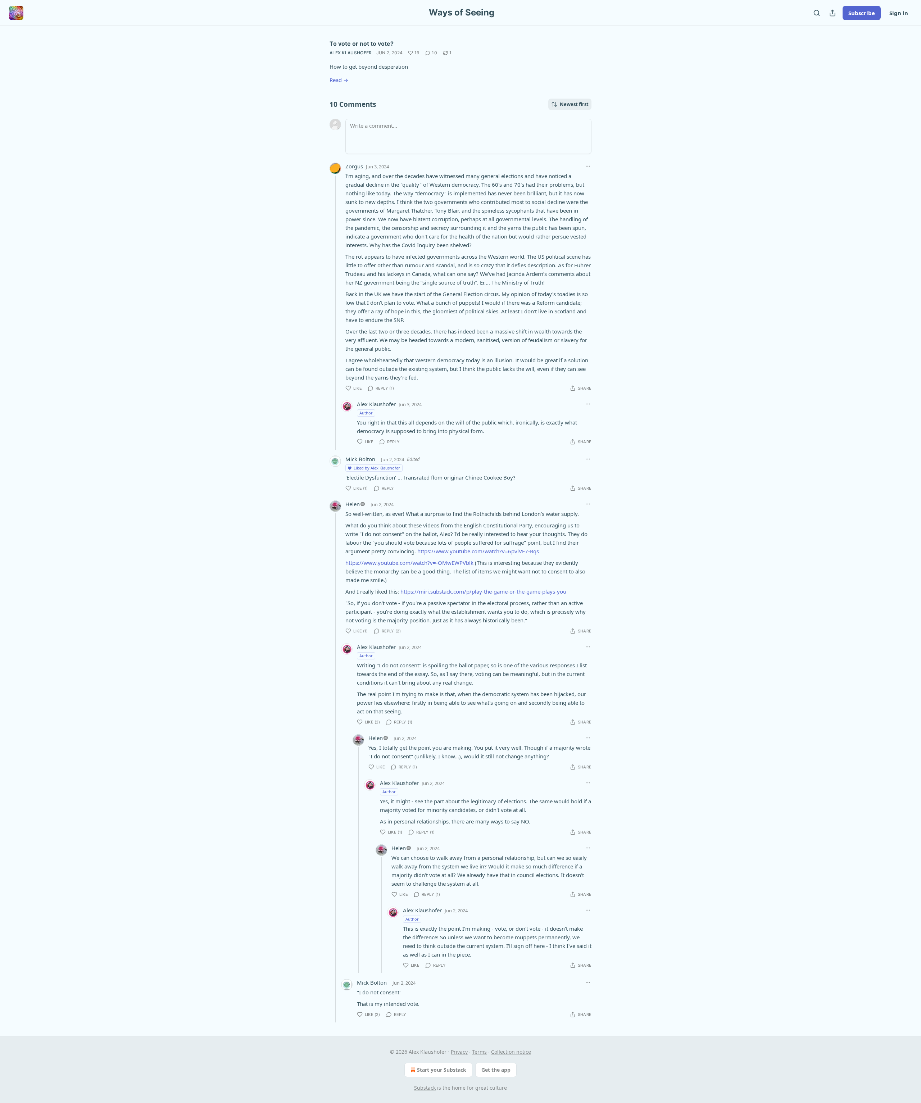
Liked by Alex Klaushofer (377, 468)
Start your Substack (441, 1069)
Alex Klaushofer (351, 52)
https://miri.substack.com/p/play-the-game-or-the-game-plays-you (483, 591)
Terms (479, 1051)
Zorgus (354, 166)
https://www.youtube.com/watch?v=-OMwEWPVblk (409, 562)
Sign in (898, 13)
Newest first (574, 104)
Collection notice (511, 1051)
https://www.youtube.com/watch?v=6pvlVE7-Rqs (478, 551)
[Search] (816, 13)
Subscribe (861, 13)
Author (366, 413)
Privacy (459, 1051)
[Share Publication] (832, 13)
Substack (425, 1087)
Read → (339, 79)
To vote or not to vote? (362, 43)
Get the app (496, 1069)
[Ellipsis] (588, 166)
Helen (352, 504)
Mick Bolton (360, 459)
